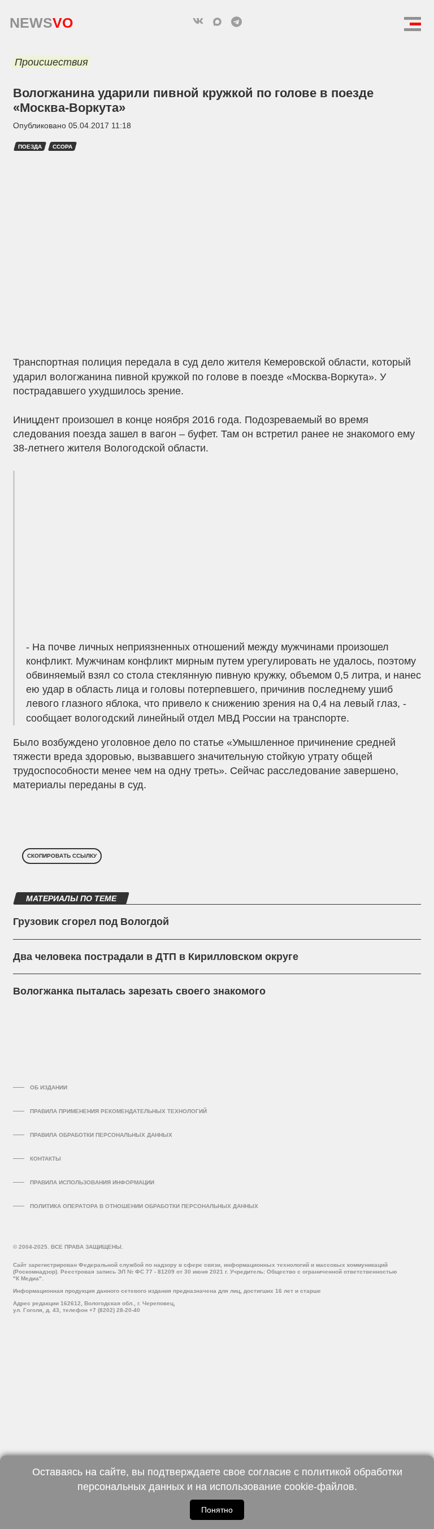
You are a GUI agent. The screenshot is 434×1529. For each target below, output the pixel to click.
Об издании (48, 1087)
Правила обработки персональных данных (101, 1135)
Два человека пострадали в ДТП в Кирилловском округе (155, 956)
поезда (30, 147)
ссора (62, 147)
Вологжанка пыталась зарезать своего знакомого (139, 991)
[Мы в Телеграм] (236, 21)
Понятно (217, 1509)
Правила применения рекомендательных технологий (118, 1111)
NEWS (41, 20)
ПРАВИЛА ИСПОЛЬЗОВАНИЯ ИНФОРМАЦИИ (92, 1182)
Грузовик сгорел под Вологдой (91, 921)
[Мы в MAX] (217, 21)
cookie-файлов (319, 1486)
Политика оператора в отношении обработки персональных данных (144, 1206)
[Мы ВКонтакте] (198, 21)
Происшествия (51, 62)
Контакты (45, 1159)
